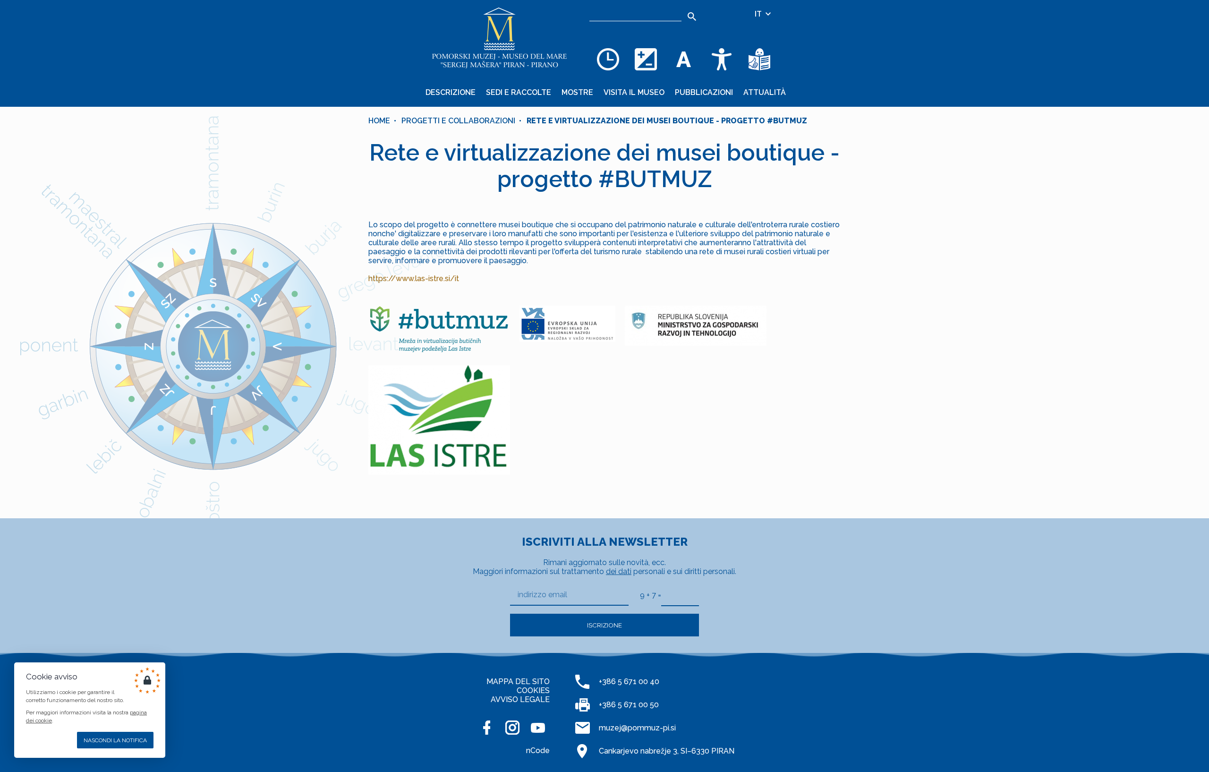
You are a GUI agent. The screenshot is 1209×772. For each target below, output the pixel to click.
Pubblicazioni (704, 92)
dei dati (618, 571)
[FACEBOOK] (487, 727)
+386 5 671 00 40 (629, 681)
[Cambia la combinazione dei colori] (646, 59)
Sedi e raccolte (518, 92)
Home (379, 120)
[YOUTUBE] (538, 727)
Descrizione (451, 92)
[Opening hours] (608, 59)
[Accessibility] (722, 59)
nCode (538, 750)
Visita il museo (634, 92)
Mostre (577, 92)
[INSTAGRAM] (512, 727)
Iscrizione (604, 625)
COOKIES (533, 690)
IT (759, 13)
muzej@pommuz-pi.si (637, 727)
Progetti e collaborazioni (458, 120)
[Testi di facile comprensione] (759, 59)
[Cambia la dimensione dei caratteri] (684, 59)
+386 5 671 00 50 (629, 704)
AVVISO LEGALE (520, 699)
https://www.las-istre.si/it (413, 278)
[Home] (499, 38)
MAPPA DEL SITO (518, 681)
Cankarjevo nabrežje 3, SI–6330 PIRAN (666, 750)
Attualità (764, 92)
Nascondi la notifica (115, 740)
